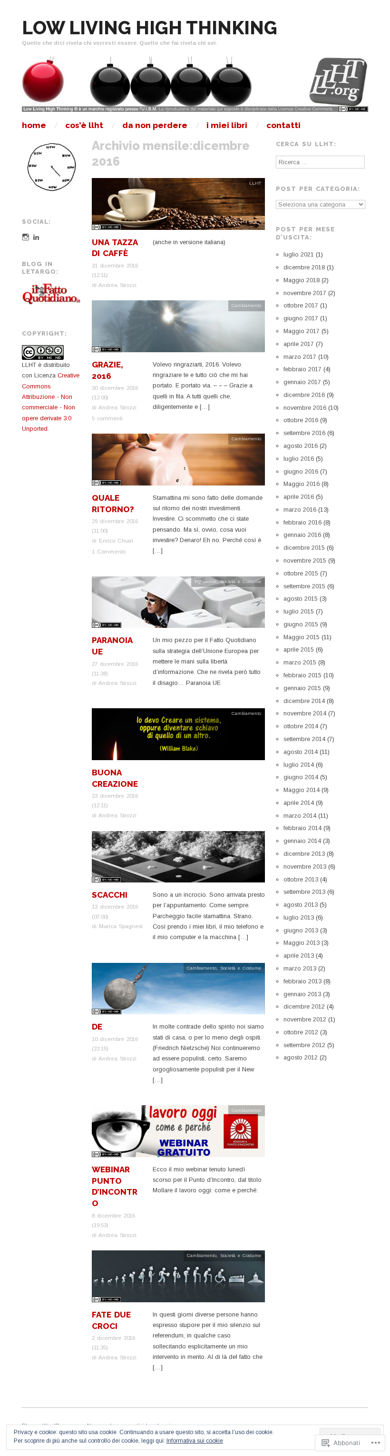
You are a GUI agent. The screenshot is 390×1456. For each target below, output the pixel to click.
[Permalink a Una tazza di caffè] (178, 206)
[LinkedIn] (36, 237)
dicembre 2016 (304, 394)
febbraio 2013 (302, 981)
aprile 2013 (298, 955)
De (97, 1026)
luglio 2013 (298, 917)
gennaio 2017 (302, 382)
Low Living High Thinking (149, 28)
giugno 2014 (300, 777)
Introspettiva (248, 836)
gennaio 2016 (302, 534)
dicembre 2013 (304, 853)
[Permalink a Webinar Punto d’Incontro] (178, 1134)
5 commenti (107, 418)
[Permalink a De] (178, 991)
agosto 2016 (300, 445)
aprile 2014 (298, 802)
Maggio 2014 (301, 789)
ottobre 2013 (300, 879)
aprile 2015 (298, 649)
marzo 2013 (299, 968)
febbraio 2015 (302, 675)
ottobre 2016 (300, 420)
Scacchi (109, 895)
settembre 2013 (304, 891)
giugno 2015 (300, 624)
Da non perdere (154, 125)
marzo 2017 (299, 356)
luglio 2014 (298, 764)
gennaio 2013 (302, 994)
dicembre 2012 (304, 1006)
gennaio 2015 (302, 688)
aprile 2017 (298, 343)
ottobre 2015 (300, 573)
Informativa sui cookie (194, 1440)
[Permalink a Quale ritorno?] (178, 462)
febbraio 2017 (302, 369)
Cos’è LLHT (84, 125)
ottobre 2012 (300, 1032)
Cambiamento (246, 305)
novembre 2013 (304, 866)
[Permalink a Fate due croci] (178, 1279)
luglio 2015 (298, 611)
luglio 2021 (298, 254)
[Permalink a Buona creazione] (178, 737)
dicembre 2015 (304, 547)
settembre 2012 (304, 1045)
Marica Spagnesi (121, 926)
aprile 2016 (298, 496)
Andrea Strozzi (117, 285)
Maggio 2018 (301, 280)
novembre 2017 (304, 293)
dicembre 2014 (304, 700)
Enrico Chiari (116, 540)
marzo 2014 (299, 815)
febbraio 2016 (302, 522)
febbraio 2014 (302, 828)
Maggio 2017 (301, 331)
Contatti (283, 125)
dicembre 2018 (304, 267)
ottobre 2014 (300, 726)
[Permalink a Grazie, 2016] (178, 329)
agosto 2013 (300, 904)
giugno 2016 (300, 471)
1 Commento (109, 551)
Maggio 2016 (301, 483)
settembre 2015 (304, 586)
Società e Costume (240, 581)
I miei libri (226, 125)
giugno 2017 (300, 318)
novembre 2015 (304, 560)
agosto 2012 (300, 1057)
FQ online (205, 581)
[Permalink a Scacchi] (178, 859)
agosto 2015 (300, 598)
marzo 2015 (299, 662)
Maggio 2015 (301, 637)
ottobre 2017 (300, 305)
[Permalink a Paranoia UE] (178, 605)
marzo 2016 (299, 509)
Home (34, 125)
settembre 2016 (304, 432)
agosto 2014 (300, 751)
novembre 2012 (304, 1019)
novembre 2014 (304, 713)
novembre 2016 (304, 407)
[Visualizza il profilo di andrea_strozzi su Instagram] (25, 237)
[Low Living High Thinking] (195, 88)
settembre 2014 (304, 739)
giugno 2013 (300, 930)
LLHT (255, 183)
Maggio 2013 (301, 942)
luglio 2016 (298, 458)
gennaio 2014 (302, 840)
